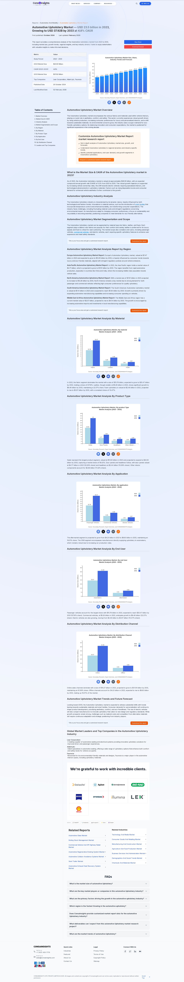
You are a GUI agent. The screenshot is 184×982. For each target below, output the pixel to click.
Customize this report (139, 241)
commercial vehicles (81, 232)
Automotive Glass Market (78, 835)
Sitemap (96, 961)
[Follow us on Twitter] (130, 951)
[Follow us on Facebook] (125, 951)
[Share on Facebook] (119, 102)
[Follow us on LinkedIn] (135, 951)
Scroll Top (143, 977)
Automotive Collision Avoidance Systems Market (86, 857)
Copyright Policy (100, 958)
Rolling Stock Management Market (81, 840)
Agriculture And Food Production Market (127, 849)
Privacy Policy (99, 951)
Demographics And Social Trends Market (127, 858)
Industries (67, 951)
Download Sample (138, 47)
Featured (67, 954)
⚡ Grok (103, 822)
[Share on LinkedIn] (109, 102)
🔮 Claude (111, 822)
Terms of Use (99, 954)
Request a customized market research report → (96, 160)
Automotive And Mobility (49, 23)
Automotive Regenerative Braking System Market (86, 852)
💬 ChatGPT (76, 822)
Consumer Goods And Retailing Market (126, 839)
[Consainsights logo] (47, 946)
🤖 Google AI (94, 822)
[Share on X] (114, 102)
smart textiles (140, 204)
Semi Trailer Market (76, 861)
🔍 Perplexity (85, 822)
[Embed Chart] (129, 102)
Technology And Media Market (123, 835)
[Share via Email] (124, 102)
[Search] (136, 3)
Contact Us (68, 961)
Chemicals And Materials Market (124, 863)
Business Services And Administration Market (128, 853)
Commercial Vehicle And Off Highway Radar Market (85, 846)
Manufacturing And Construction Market (127, 844)
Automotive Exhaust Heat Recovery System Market (85, 867)
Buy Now (138, 42)
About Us (67, 958)
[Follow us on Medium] (140, 951)
